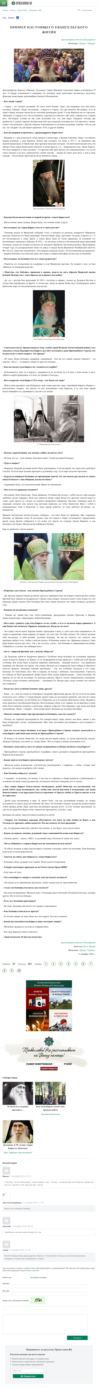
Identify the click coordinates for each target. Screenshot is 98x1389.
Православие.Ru (33, 1270)
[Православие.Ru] (21, 3)
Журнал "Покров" (87, 43)
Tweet (4, 17)
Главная (5, 10)
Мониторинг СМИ (35, 10)
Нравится (11, 17)
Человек (12, 10)
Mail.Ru (28, 1277)
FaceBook (14, 1277)
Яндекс (24, 1277)
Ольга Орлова (89, 946)
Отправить (77, 1338)
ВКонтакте (19, 1277)
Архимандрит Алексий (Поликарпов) (78, 39)
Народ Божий (22, 10)
